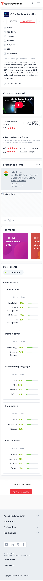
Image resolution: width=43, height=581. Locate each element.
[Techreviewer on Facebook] (24, 544)
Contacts (27, 21)
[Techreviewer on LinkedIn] (12, 544)
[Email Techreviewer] (6, 544)
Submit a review (33, 123)
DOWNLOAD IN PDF (22, 484)
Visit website (22, 491)
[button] (21, 204)
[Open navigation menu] (38, 3)
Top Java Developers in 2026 (13, 241)
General (13, 21)
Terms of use (9, 559)
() (23, 148)
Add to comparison (14, 83)
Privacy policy (9, 565)
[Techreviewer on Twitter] (18, 544)
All (37, 164)
